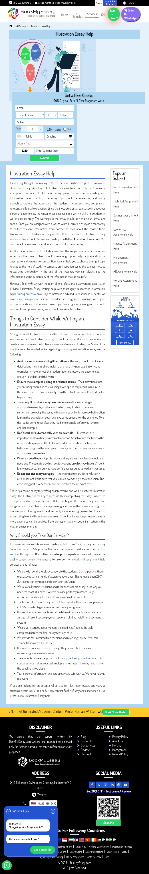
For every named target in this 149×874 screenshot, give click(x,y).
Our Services (88, 745)
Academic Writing (63, 846)
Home (64, 15)
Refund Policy (120, 754)
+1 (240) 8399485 (21, 2)
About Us (117, 741)
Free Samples (78, 15)
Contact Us (87, 741)
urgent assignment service (80, 658)
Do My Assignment (75, 856)
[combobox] (20, 136)
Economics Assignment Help (123, 232)
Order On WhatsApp (130, 14)
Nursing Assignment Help (125, 283)
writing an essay (26, 294)
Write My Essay (94, 856)
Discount (86, 754)
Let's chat (40, 849)
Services (92, 14)
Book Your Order (116, 712)
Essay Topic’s (112, 851)
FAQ (103, 15)
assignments (37, 511)
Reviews (85, 750)
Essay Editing (60, 851)
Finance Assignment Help (125, 246)
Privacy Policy (120, 736)
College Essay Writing (99, 846)
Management (119, 750)
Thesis (107, 856)
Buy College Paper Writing (51, 856)
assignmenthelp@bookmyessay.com (57, 2)
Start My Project (114, 14)
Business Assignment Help (125, 218)
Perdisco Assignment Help (125, 189)
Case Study (80, 846)
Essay (124, 851)
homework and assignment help (86, 559)
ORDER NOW (125, 343)
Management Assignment (120, 260)
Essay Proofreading (94, 851)
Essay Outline (75, 851)
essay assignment (28, 299)
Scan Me (108, 823)
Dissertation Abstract (122, 846)
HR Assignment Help (125, 271)
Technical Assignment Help (125, 203)
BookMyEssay (20, 26)
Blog (83, 736)
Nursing (116, 745)
